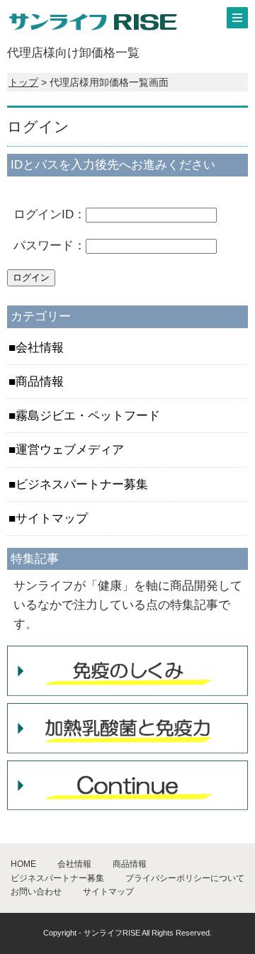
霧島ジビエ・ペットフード (88, 415)
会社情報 (40, 347)
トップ (23, 82)
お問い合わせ (36, 892)
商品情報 (40, 381)
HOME (23, 864)
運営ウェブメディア (70, 449)
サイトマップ (52, 518)
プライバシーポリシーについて (184, 878)
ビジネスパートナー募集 (82, 484)
